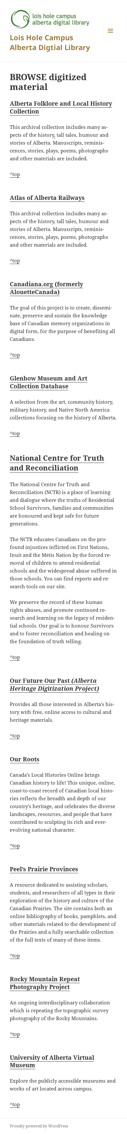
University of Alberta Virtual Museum (52, 1061)
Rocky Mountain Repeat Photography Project (45, 983)
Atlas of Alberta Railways (47, 198)
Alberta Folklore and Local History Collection (61, 107)
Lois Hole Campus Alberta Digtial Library (50, 42)
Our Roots (24, 759)
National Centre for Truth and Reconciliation (57, 462)
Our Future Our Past (54, 684)
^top (15, 174)
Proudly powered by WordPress (39, 1126)
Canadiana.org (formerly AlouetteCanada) (46, 288)
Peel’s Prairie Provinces (44, 869)
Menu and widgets (110, 37)
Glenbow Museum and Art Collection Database (48, 382)
